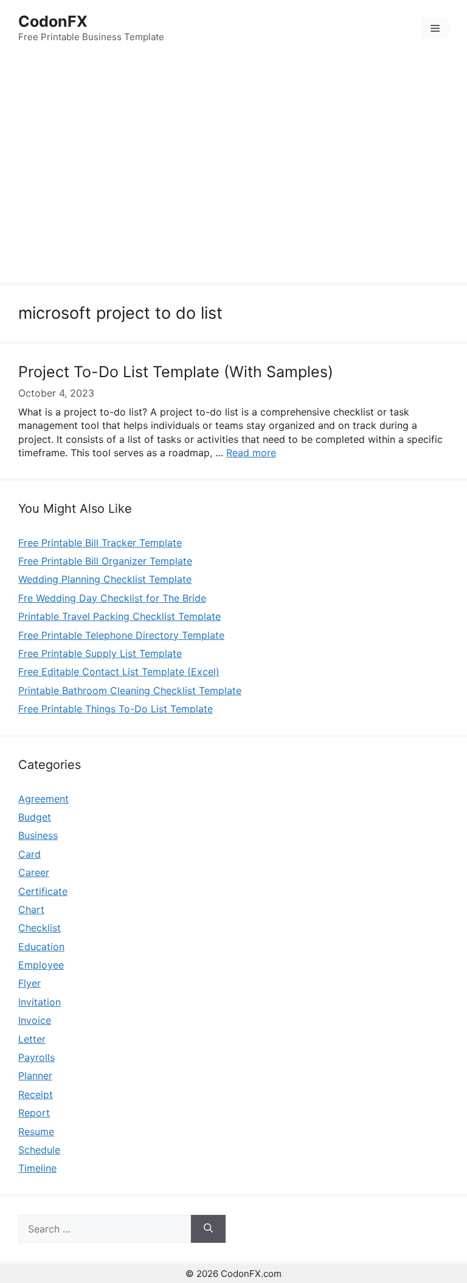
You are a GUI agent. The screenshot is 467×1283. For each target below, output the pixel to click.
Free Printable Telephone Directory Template (121, 635)
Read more (251, 453)
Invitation (39, 1002)
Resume (36, 1131)
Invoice (34, 1020)
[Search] (208, 1229)
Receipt (35, 1094)
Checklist (39, 928)
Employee (41, 965)
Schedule (39, 1150)
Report (34, 1113)
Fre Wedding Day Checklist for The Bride (112, 598)
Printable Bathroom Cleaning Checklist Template (129, 690)
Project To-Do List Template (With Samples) (175, 372)
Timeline (37, 1168)
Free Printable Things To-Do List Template (115, 709)
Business (38, 835)
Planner (35, 1075)
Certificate (42, 891)
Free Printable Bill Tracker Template (100, 543)
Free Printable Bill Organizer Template (105, 561)
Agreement (43, 799)
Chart (31, 909)
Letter (32, 1039)
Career (33, 872)
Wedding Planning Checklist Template (105, 579)
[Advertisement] (233, 171)
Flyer (29, 983)
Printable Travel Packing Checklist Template (119, 616)
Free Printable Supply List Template (100, 653)
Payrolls (36, 1057)
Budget (34, 817)
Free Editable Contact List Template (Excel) (119, 672)
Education (41, 947)
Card (29, 854)
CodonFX (53, 21)
